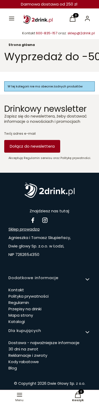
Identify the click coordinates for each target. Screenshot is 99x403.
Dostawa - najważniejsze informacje (43, 342)
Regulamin (18, 302)
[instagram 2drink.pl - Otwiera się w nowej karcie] (45, 220)
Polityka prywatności (28, 296)
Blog (12, 368)
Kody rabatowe (23, 361)
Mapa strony (20, 315)
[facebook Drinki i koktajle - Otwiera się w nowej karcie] (33, 220)
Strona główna (21, 45)
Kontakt (16, 290)
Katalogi (16, 321)
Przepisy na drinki (24, 309)
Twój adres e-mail (20, 134)
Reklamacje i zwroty (27, 355)
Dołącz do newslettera (32, 146)
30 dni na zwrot (23, 349)
